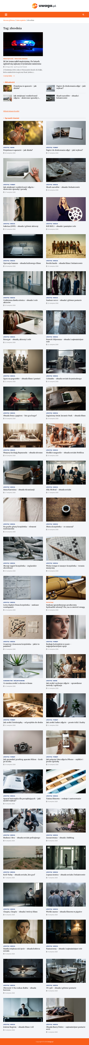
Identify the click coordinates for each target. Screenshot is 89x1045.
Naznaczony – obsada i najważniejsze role (64, 949)
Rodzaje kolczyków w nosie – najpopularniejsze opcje (58, 645)
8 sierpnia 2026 (10, 841)
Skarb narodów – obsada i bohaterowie (63, 187)
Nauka (12, 147)
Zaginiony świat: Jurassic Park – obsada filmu (66, 416)
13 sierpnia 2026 (53, 610)
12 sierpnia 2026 (10, 686)
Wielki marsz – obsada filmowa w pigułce (64, 912)
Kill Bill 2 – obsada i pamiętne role (61, 226)
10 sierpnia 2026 (10, 764)
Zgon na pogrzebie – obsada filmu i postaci (21, 379)
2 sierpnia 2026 (53, 1032)
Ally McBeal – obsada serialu (58, 490)
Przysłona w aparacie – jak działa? (18, 150)
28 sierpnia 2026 (10, 153)
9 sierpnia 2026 (10, 804)
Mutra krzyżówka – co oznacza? (59, 527)
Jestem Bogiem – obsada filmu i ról (18, 1027)
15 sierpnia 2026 (10, 571)
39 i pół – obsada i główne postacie (61, 988)
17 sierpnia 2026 (10, 492)
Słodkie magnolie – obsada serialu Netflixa (65, 453)
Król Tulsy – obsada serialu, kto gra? (19, 875)
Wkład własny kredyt (11, 111)
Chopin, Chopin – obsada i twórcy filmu (20, 912)
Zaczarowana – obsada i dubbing (60, 838)
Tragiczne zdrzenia (20, 58)
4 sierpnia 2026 (53, 952)
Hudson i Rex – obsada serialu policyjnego (21, 838)
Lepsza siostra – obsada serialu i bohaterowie (65, 875)
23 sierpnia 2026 (53, 266)
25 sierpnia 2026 (10, 229)
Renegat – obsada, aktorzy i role (17, 339)
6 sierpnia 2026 (10, 915)
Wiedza (55, 184)
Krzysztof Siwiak (21, 67)
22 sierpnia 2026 (53, 303)
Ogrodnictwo (8, 680)
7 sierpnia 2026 (10, 878)
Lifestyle (6, 147)
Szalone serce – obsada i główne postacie (64, 300)
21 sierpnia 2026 (53, 344)
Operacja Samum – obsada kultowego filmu (22, 263)
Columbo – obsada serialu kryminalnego (64, 379)
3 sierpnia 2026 (53, 991)
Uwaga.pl (50, 1042)
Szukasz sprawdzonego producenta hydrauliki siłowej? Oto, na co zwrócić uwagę (65, 606)
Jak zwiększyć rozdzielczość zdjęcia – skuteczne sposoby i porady (26, 98)
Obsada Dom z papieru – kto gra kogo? (20, 416)
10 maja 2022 (9, 67)
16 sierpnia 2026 (10, 532)
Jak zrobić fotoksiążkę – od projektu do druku (23, 722)
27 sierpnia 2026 (53, 153)
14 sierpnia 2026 (53, 571)
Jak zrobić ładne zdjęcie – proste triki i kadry (65, 722)
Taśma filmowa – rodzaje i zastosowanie (63, 799)
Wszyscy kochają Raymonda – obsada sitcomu (23, 453)
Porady (55, 147)
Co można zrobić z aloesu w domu (17, 683)
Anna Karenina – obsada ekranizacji (19, 490)
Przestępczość (8, 58)
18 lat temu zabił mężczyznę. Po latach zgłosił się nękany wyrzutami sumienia (22, 62)
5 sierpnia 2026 (10, 954)
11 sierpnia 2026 (10, 725)
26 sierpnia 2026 (53, 190)
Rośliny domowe (19, 680)
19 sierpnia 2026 (53, 418)
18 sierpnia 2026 (10, 455)
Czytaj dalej (7, 76)
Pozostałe (49, 602)
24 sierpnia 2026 (53, 229)
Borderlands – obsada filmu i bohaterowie (64, 263)
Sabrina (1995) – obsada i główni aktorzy (20, 226)
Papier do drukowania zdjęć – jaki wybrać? (64, 150)
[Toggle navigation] (6, 14)
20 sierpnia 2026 (53, 381)
